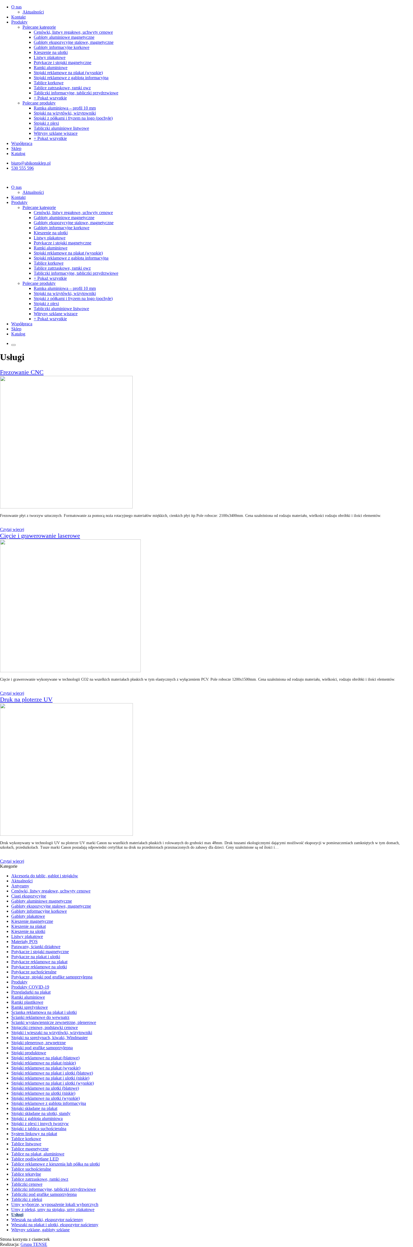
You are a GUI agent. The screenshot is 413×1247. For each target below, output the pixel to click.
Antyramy (20, 885)
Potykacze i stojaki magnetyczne (62, 62)
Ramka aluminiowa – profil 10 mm (65, 108)
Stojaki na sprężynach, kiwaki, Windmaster (49, 1037)
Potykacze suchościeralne (33, 971)
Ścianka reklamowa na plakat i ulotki (44, 1012)
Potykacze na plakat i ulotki (35, 956)
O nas (16, 6)
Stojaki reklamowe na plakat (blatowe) (45, 1057)
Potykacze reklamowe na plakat (39, 961)
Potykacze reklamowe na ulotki (39, 966)
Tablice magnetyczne (30, 1148)
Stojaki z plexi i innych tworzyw (40, 1123)
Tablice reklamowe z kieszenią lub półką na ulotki (55, 1164)
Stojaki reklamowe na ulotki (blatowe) (45, 1088)
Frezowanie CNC (22, 372)
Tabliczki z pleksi (26, 1199)
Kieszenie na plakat (28, 926)
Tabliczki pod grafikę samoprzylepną (44, 1194)
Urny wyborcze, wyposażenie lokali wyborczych (54, 1204)
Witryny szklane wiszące (56, 133)
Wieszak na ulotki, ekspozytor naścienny (47, 1219)
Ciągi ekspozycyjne (28, 896)
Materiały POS (24, 941)
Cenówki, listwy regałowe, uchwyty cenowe (73, 32)
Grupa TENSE (34, 1244)
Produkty (19, 22)
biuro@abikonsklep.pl (31, 163)
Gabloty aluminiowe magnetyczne (64, 37)
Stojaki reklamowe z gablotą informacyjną (71, 77)
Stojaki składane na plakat (34, 1108)
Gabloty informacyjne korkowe (61, 47)
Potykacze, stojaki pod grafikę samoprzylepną (51, 977)
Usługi (17, 1214)
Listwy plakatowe (49, 57)
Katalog (18, 153)
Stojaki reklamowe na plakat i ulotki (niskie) (50, 1078)
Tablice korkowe (48, 82)
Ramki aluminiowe (50, 67)
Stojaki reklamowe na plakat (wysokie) (68, 72)
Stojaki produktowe (28, 1052)
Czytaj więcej (12, 529)
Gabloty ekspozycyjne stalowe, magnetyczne (74, 42)
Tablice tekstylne (26, 1174)
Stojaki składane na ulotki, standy (41, 1113)
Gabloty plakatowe (28, 916)
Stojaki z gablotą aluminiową (37, 1118)
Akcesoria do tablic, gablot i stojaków (44, 875)
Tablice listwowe (26, 1143)
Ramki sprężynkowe (29, 1007)
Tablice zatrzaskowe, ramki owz (62, 87)
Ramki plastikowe (27, 1002)
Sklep (16, 148)
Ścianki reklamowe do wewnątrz (40, 1017)
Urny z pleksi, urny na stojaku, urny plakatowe (52, 1209)
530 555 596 (22, 168)
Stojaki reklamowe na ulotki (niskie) (43, 1093)
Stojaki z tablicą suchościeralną (38, 1128)
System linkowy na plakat (34, 1133)
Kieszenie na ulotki (51, 52)
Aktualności (33, 12)
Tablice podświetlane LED (35, 1159)
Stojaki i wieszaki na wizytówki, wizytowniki (51, 1032)
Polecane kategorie (39, 27)
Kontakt (18, 17)
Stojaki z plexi (46, 123)
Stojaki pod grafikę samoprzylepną (42, 1047)
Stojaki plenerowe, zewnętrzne (38, 1042)
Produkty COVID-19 (30, 987)
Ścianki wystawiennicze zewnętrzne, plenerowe (53, 1022)
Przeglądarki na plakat (31, 992)
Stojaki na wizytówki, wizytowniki (65, 113)
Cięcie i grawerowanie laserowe (40, 535)
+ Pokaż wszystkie (50, 98)
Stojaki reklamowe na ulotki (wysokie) (45, 1098)
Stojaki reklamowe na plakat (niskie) (43, 1062)
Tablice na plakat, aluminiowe (37, 1153)
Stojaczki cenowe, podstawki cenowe (44, 1027)
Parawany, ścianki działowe (35, 946)
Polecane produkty (39, 103)
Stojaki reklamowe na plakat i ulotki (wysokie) (52, 1083)
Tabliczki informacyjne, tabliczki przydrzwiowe (76, 92)
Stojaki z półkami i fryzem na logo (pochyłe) (73, 118)
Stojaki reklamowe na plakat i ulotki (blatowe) (52, 1073)
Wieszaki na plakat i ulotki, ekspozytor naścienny (54, 1224)
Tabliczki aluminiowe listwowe (61, 128)
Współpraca (21, 143)
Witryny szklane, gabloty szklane (40, 1229)
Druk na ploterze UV (26, 699)
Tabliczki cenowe (26, 1184)
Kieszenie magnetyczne (32, 921)
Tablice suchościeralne (31, 1169)
